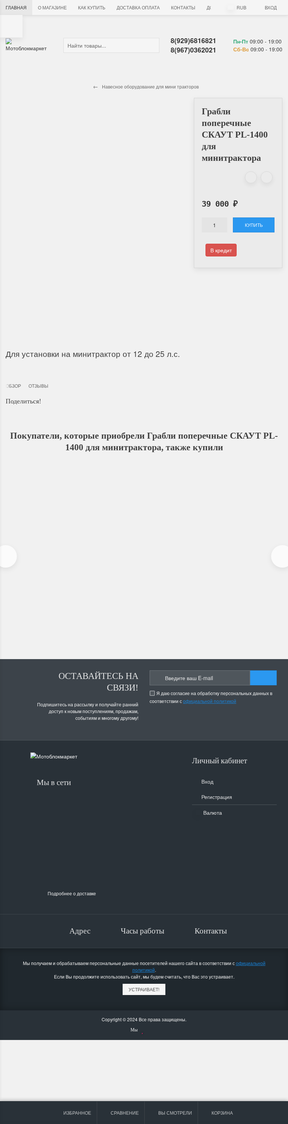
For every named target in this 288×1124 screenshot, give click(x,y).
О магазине (52, 7)
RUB (241, 7)
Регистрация (216, 796)
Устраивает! (144, 989)
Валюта (212, 812)
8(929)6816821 (193, 40)
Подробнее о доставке (72, 893)
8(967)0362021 (193, 49)
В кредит (221, 250)
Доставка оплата (138, 7)
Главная (16, 7)
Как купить (91, 7)
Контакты (183, 7)
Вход (271, 7)
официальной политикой (209, 701)
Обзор (13, 385)
